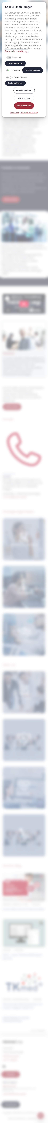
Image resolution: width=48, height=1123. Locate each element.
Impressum (14, 113)
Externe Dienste (19, 77)
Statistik (16, 70)
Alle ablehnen (24, 98)
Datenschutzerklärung (16, 51)
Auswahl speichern (24, 90)
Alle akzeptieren (24, 106)
